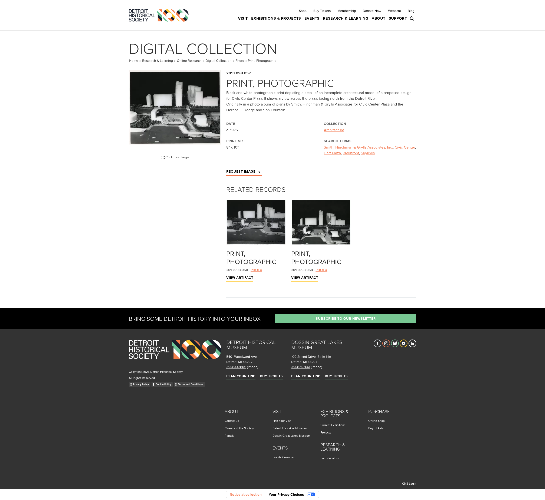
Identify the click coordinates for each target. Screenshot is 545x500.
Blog (411, 10)
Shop (303, 10)
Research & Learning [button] (346, 18)
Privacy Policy (141, 384)
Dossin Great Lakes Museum (291, 436)
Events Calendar (283, 457)
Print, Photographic (251, 257)
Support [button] (398, 18)
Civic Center (405, 147)
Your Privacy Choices (286, 494)
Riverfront (351, 153)
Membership (346, 10)
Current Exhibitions (333, 425)
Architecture (334, 130)
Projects (325, 432)
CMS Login (409, 483)
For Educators (329, 458)
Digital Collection (218, 60)
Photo (239, 60)
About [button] (378, 18)
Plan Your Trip (240, 376)
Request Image (241, 171)
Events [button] (312, 18)
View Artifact (239, 277)
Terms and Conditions (190, 384)
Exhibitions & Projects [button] (276, 18)
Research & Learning (157, 60)
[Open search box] (412, 18)
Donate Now (372, 10)
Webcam (394, 10)
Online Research (189, 60)
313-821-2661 (300, 366)
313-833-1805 (236, 366)
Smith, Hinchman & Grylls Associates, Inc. (358, 147)
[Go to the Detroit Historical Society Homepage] (160, 15)
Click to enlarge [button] (177, 157)
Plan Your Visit (281, 421)
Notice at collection (246, 494)
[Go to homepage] (175, 354)
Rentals (229, 436)
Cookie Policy (163, 384)
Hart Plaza (332, 153)
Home (133, 60)
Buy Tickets (322, 10)
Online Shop (376, 421)
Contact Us (232, 421)
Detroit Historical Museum (289, 428)
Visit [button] (243, 18)
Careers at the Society (239, 428)
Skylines (368, 153)
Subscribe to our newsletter (346, 318)
